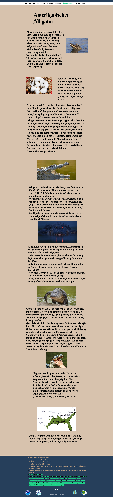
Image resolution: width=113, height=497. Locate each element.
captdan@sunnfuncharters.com (57, 494)
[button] (43, 3)
